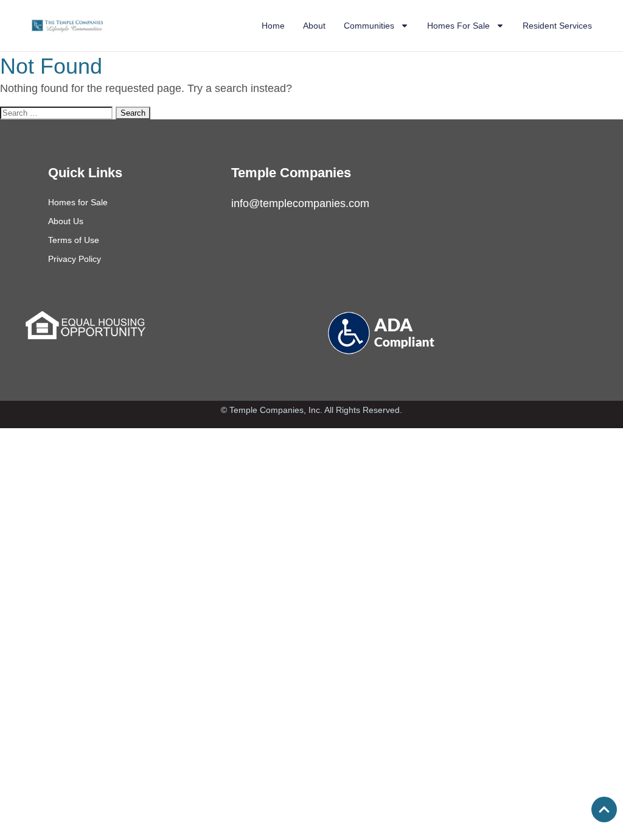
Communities (369, 25)
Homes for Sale (78, 202)
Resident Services (557, 25)
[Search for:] (58, 112)
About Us (65, 221)
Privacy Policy (74, 259)
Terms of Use (73, 240)
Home (273, 25)
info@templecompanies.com (300, 203)
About (314, 25)
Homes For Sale (458, 25)
